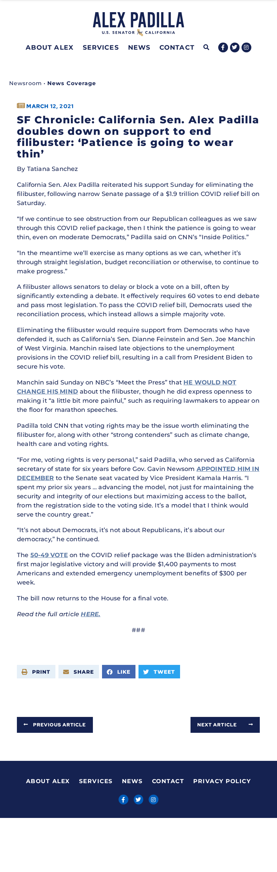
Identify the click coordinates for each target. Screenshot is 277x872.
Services (101, 47)
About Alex (50, 47)
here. (90, 614)
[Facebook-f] (223, 47)
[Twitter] (235, 47)
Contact (177, 47)
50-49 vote (49, 555)
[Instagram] (246, 47)
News (139, 47)
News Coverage (71, 83)
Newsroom (25, 83)
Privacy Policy (222, 781)
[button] (206, 47)
